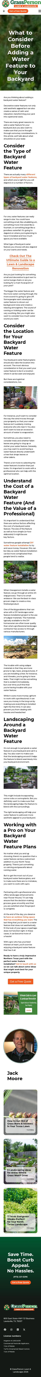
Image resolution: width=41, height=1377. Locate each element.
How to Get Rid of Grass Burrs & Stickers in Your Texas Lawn (20, 1124)
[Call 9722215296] (4, 11)
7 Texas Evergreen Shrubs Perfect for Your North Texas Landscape (18, 1220)
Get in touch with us (26, 964)
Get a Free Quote (17, 11)
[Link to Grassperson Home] (20, 1307)
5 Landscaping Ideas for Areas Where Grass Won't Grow (19, 1173)
